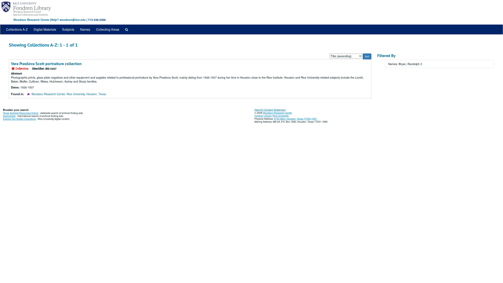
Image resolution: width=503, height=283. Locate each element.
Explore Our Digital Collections (19, 118)
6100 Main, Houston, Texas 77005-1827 (295, 118)
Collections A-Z (17, 29)
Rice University (281, 115)
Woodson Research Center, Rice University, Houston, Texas (68, 94)
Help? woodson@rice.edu (68, 20)
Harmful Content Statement (269, 110)
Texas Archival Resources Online (20, 113)
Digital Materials (45, 29)
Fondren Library (262, 115)
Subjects (68, 29)
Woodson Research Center (31, 20)
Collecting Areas (107, 29)
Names (85, 29)
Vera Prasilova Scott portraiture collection (46, 63)
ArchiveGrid (9, 116)
